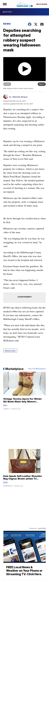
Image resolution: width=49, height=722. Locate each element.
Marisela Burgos (20, 97)
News (7, 23)
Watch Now (41, 4)
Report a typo (10, 351)
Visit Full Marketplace (37, 369)
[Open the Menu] (4, 4)
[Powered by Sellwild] (42, 528)
